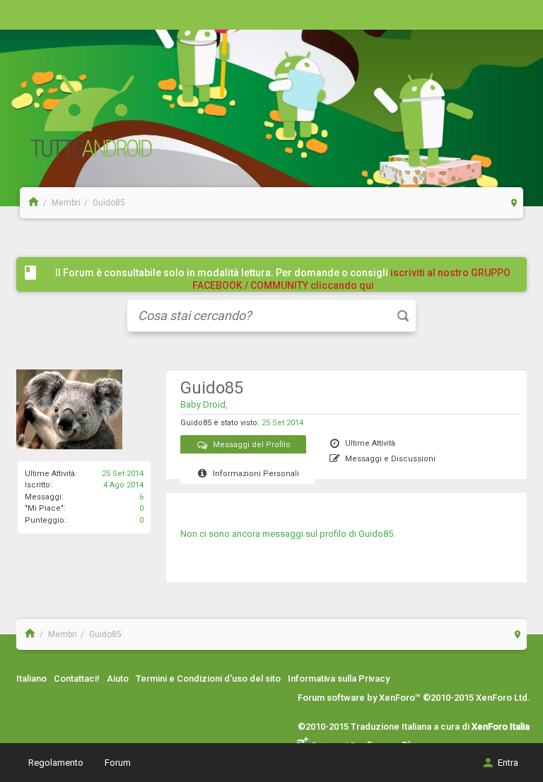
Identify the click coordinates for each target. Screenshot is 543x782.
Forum (118, 762)
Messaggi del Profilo (252, 444)
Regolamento (55, 762)
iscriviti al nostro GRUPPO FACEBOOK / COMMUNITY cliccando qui (351, 279)
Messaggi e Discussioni (390, 458)
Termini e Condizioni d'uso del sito (208, 678)
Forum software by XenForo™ (414, 697)
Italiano (31, 678)
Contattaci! (77, 678)
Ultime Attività (370, 443)
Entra (508, 762)
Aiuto (118, 678)
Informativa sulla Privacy (339, 678)
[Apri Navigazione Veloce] (514, 202)
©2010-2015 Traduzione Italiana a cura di (414, 726)
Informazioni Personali (256, 473)
